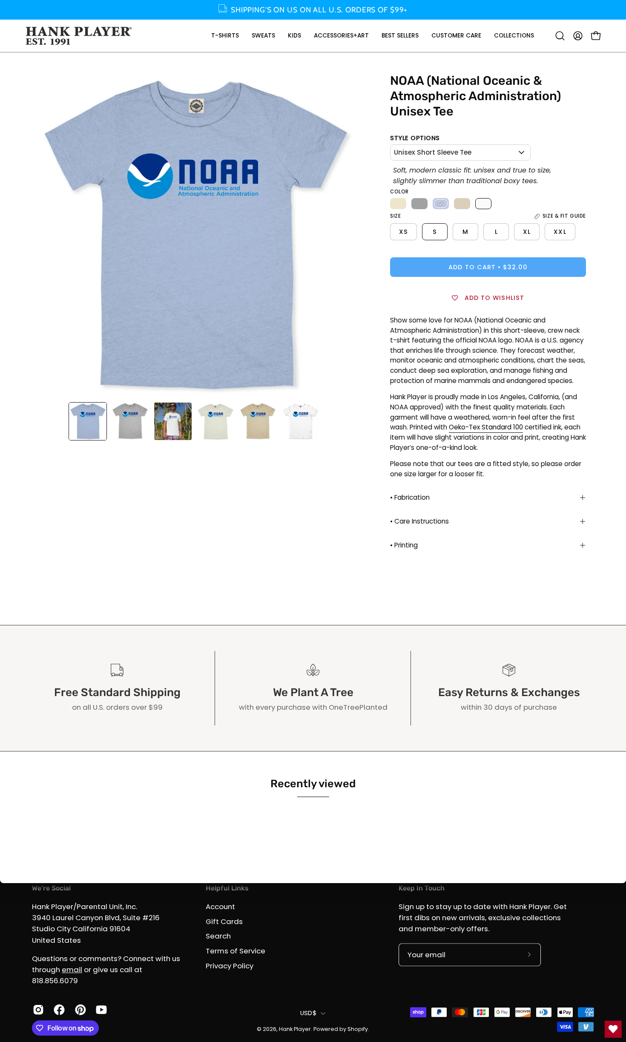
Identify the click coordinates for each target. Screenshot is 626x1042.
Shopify (357, 1029)
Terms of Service (235, 951)
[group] (313, 10)
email (72, 969)
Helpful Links (227, 888)
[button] (225, 36)
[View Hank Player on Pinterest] (79, 1009)
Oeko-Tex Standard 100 (486, 427)
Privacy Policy (229, 965)
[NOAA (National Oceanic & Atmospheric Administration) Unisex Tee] (88, 421)
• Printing (404, 545)
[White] (483, 203)
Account (220, 906)
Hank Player (295, 1029)
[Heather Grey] (419, 203)
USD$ (308, 1013)
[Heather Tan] (462, 203)
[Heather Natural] (398, 203)
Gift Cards (224, 921)
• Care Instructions (419, 521)
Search (218, 936)
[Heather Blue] (441, 203)
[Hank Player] (79, 36)
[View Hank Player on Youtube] (100, 1009)
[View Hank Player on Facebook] (58, 1009)
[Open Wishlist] (613, 1029)
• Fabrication (410, 497)
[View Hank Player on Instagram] (37, 1009)
